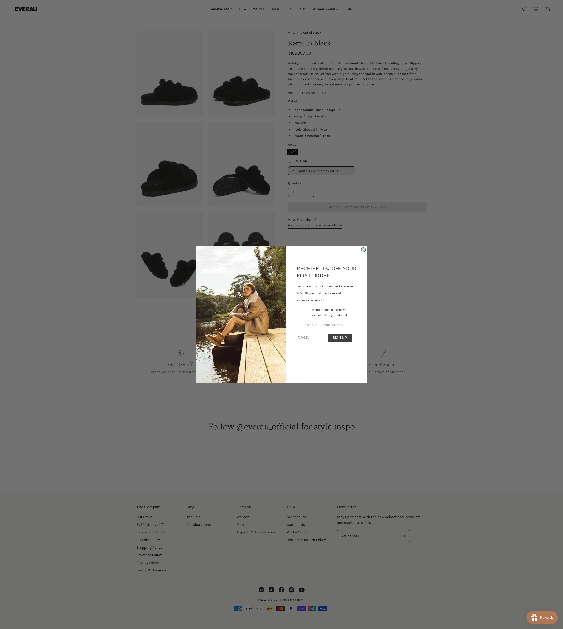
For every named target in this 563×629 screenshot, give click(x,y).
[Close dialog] (363, 250)
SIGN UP (340, 338)
